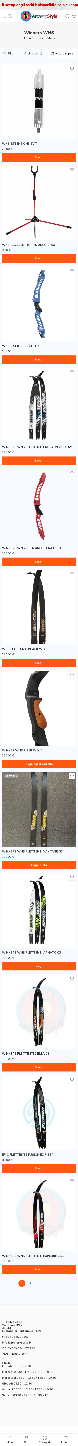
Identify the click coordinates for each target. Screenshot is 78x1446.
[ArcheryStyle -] (39, 16)
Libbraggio (8, 411)
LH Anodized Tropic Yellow (18, 524)
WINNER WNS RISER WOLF (22, 750)
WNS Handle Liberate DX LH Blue (23, 322)
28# (13, 429)
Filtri (10, 53)
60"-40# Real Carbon (15, 626)
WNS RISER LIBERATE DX (21, 346)
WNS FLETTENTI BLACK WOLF (25, 649)
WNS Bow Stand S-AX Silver (19, 234)
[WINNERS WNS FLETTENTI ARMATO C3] (39, 910)
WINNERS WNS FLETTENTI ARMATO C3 (31, 953)
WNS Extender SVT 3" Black (18, 127)
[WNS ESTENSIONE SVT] (39, 101)
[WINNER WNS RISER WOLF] (39, 708)
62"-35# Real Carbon (15, 632)
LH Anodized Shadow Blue (18, 518)
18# (13, 1030)
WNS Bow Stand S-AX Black (19, 216)
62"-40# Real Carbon (15, 638)
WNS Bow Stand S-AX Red (19, 228)
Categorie (45, 1442)
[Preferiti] (72, 68)
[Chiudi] (73, 5)
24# (13, 417)
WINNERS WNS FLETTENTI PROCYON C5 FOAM (37, 447)
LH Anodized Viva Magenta (18, 530)
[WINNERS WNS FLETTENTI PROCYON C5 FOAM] (39, 405)
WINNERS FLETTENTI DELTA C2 (25, 1054)
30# (13, 435)
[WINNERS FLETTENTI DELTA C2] (39, 1011)
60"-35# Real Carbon (15, 620)
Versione (7, 121)
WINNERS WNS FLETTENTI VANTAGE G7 (32, 851)
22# (13, 1042)
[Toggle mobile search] (10, 16)
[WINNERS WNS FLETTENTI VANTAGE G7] (39, 809)
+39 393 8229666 (16, 1337)
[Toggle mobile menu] (4, 16)
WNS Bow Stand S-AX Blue (19, 222)
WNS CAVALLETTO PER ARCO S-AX (28, 245)
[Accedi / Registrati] (67, 16)
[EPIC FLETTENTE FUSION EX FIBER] (39, 1113)
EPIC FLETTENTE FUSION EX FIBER (27, 1155)
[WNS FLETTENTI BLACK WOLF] (39, 607)
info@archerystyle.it (16, 1343)
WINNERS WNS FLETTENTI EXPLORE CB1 (33, 1256)
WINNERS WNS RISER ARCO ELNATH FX (31, 548)
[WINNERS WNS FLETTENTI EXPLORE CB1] (39, 1214)
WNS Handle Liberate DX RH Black (23, 328)
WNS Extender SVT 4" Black (18, 133)
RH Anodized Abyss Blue (18, 536)
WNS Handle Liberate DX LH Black (23, 316)
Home (27, 38)
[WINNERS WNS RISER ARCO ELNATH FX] (39, 506)
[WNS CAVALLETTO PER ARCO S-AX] (39, 203)
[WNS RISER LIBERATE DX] (39, 304)
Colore (6, 310)
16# (13, 1023)
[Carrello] (73, 16)
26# (13, 423)
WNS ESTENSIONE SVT (19, 144)
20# (13, 1036)
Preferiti (66, 1442)
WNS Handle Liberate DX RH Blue (23, 334)
